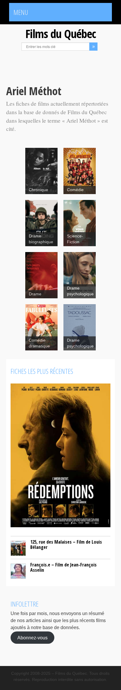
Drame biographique (41, 239)
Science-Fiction (75, 239)
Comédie (75, 190)
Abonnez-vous (32, 637)
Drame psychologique (80, 291)
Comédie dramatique (39, 343)
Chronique (38, 190)
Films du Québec (60, 33)
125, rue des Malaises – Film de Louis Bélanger (66, 544)
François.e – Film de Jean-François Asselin (63, 567)
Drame (35, 294)
